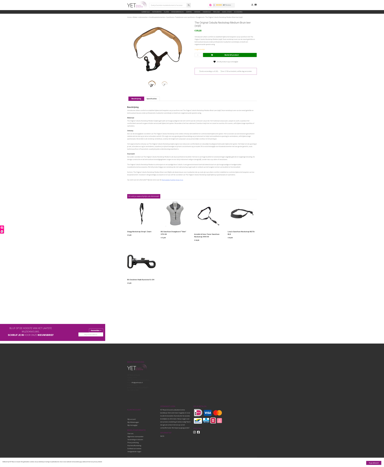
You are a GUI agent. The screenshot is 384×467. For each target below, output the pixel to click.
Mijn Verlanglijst (132, 425)
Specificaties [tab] (152, 99)
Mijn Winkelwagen (133, 422)
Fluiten (166, 12)
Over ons (130, 433)
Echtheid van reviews (134, 448)
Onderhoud (207, 12)
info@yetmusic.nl (137, 382)
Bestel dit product (232, 55)
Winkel (135, 17)
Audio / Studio (227, 12)
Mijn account (132, 419)
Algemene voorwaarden (135, 436)
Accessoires (238, 12)
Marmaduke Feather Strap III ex (172, 180)
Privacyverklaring (133, 442)
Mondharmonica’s (177, 12)
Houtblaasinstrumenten (157, 17)
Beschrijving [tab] (136, 99)
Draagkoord (200, 17)
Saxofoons (170, 17)
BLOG (162, 436)
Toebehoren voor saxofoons (185, 17)
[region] (192, 462)
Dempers (189, 12)
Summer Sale (146, 12)
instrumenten (143, 17)
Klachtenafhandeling (134, 445)
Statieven (197, 12)
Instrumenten (157, 12)
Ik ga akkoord (374, 463)
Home (129, 17)
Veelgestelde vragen (134, 451)
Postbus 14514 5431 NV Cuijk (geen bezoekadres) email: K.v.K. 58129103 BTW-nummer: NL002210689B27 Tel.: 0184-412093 (138, 382)
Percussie (216, 12)
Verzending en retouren (135, 439)
